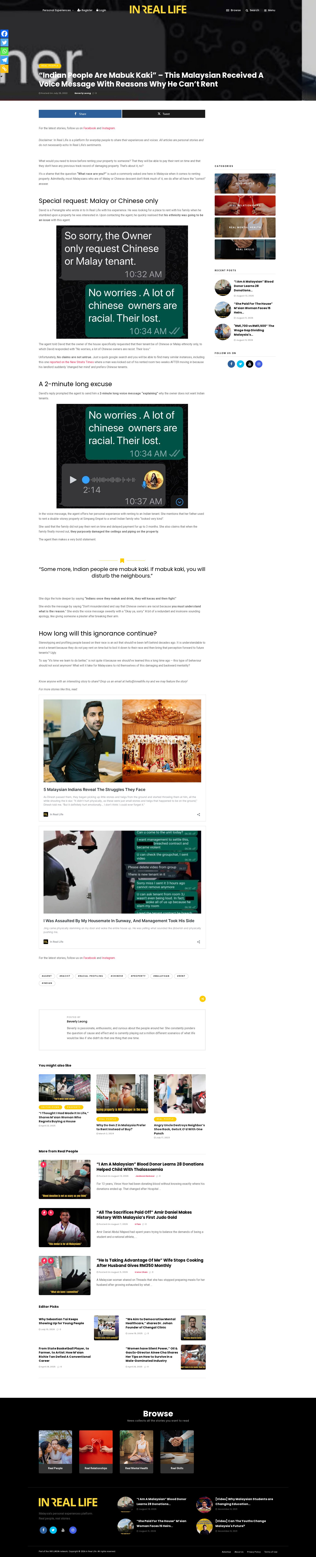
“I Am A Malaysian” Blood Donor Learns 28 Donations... (254, 285)
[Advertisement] (242, 133)
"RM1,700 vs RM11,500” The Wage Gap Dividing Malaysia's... (254, 330)
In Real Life (91, 1551)
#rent (181, 976)
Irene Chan (141, 1272)
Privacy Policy (254, 1552)
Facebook (89, 128)
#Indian (47, 983)
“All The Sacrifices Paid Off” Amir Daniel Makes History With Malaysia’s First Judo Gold (144, 1214)
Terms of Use (270, 1552)
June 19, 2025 (134, 1333)
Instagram (108, 128)
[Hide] (1, 76)
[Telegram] (4, 60)
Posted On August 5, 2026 (113, 1272)
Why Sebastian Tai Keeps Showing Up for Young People (61, 1321)
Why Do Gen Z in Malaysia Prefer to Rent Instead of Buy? (121, 1127)
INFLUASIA (54, 1551)
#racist (65, 976)
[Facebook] (4, 34)
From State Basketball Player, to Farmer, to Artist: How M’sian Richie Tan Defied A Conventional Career (65, 1354)
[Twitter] (4, 42)
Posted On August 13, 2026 (113, 1176)
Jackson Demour (145, 1176)
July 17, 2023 (163, 1137)
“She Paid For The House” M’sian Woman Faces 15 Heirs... (253, 308)
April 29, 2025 (47, 1366)
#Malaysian (161, 976)
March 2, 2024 (106, 1133)
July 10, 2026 (47, 1329)
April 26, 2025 (134, 1366)
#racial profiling (90, 976)
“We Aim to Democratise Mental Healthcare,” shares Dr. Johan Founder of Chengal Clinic (151, 1323)
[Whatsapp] (4, 51)
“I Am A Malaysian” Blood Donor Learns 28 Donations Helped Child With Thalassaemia (150, 1166)
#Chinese (117, 976)
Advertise (226, 1552)
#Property (138, 976)
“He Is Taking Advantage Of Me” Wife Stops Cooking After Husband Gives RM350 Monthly (150, 1262)
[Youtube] (249, 364)
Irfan (138, 1224)
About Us (239, 1552)
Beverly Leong (83, 93)
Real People (50, 66)
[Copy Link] (4, 69)
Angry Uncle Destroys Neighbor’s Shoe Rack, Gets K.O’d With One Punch (179, 1129)
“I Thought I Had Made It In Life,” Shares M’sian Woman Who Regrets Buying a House (64, 1117)
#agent (47, 976)
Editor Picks (50, 1107)
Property (74, 1107)
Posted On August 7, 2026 (113, 1224)
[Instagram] (258, 364)
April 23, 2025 (47, 1125)
